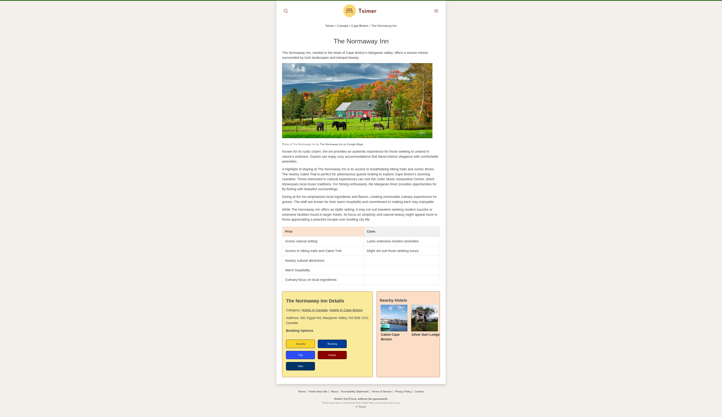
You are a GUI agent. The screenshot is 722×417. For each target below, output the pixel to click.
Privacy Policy (403, 391)
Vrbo (300, 366)
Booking (332, 343)
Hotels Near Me (318, 391)
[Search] (286, 11)
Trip (300, 355)
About (334, 391)
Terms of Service (382, 391)
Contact (419, 391)
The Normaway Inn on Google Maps (341, 144)
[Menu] (436, 11)
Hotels (332, 355)
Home (301, 391)
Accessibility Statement (354, 391)
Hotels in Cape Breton (346, 310)
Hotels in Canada (315, 310)
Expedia (300, 343)
